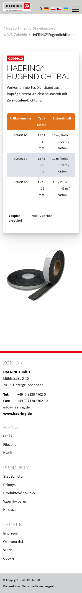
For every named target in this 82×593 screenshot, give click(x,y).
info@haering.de (16, 407)
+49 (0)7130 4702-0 (31, 394)
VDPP (7, 549)
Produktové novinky (19, 492)
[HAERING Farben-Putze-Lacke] (33, 7)
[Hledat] (38, 9)
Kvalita (9, 452)
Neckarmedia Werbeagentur (39, 586)
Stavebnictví (13, 476)
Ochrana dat (13, 541)
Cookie (8, 558)
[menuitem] (38, 4)
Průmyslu (10, 484)
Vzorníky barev (15, 501)
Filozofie (9, 444)
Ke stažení (11, 509)
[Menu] (73, 9)
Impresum (11, 533)
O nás (7, 435)
